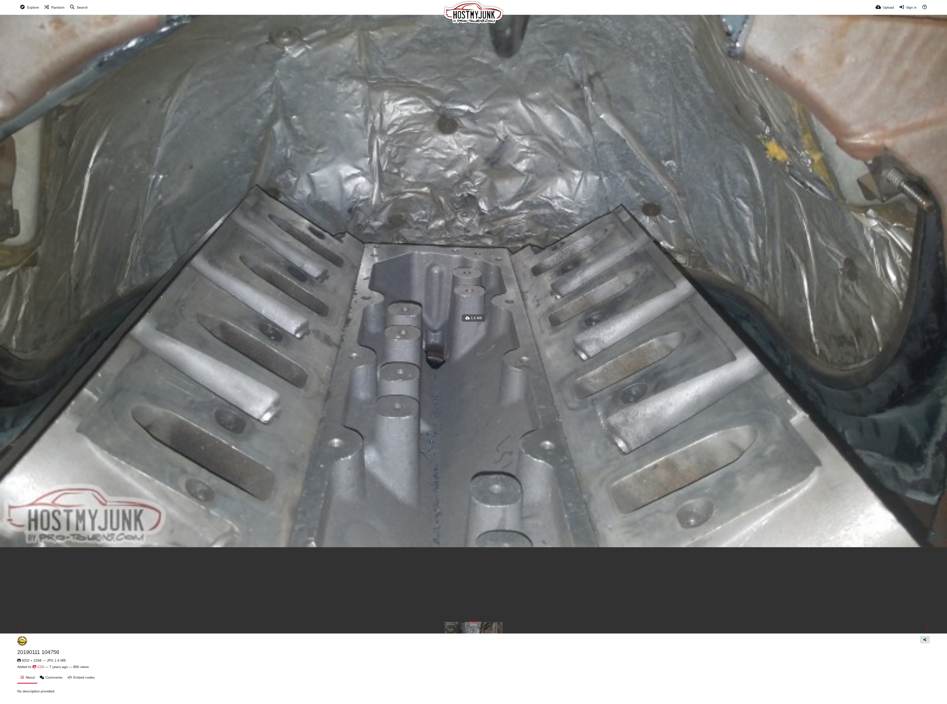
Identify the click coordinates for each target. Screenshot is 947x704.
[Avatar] (22, 641)
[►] (927, 627)
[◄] (20, 627)
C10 (40, 667)
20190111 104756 (38, 652)
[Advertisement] (473, 584)
